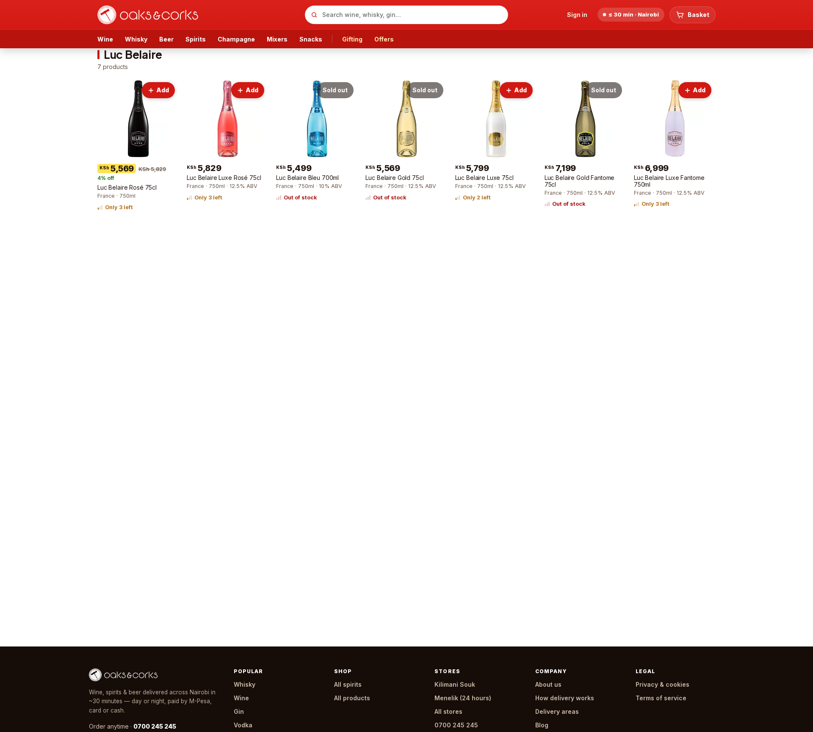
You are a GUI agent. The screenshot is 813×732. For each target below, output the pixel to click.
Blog (541, 725)
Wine (105, 39)
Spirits (195, 39)
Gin (239, 711)
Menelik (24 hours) (462, 698)
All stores (448, 711)
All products (352, 698)
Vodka (243, 725)
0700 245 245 (154, 726)
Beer (166, 39)
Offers (384, 39)
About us (548, 684)
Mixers (277, 39)
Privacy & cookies (662, 684)
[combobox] (406, 15)
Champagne (236, 39)
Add (162, 90)
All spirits (348, 684)
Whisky (136, 39)
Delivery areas (557, 711)
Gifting (352, 39)
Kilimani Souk (454, 684)
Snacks (310, 39)
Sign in (577, 14)
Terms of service (661, 698)
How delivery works (564, 698)
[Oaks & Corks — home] (197, 15)
